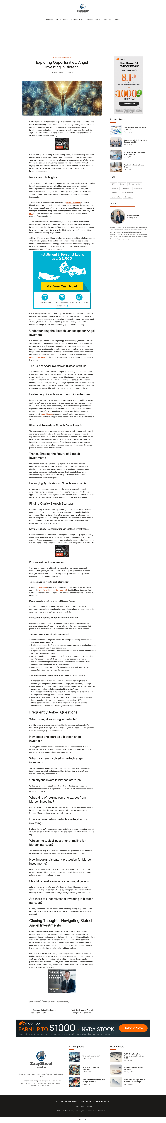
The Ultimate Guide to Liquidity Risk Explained (135, 153)
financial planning (134, 184)
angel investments (73, 202)
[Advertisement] (83, 37)
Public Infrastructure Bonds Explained (134, 166)
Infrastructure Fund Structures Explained (135, 129)
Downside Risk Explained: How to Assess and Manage (135, 1081)
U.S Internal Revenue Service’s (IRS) (53, 590)
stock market (116, 197)
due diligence (47, 414)
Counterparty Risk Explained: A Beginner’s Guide (135, 141)
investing (115, 188)
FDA (31, 213)
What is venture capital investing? (91, 1068)
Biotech (45, 1001)
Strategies (128, 197)
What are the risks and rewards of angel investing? (94, 1081)
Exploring (53, 1001)
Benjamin (70, 72)
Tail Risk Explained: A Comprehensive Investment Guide (134, 1056)
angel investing (35, 1001)
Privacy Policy (83, 1120)
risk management (127, 192)
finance (122, 184)
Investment (125, 188)
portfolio (114, 192)
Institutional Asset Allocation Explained (134, 1068)
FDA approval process (38, 357)
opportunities (63, 1001)
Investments (138, 188)
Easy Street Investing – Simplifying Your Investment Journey (79, 1111)
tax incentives (41, 587)
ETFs (113, 184)
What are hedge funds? (91, 1056)
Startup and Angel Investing (62, 57)
